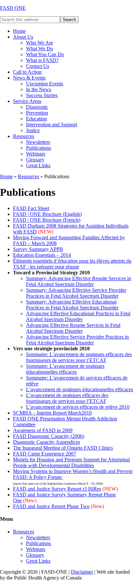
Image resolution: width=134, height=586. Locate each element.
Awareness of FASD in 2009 (43, 430)
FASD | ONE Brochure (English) (47, 214)
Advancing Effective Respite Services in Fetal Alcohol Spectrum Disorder (73, 328)
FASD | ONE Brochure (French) (46, 220)
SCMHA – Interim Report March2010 (52, 413)
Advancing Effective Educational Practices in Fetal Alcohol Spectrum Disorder (78, 316)
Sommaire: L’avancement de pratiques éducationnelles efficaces (65, 369)
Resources (28, 176)
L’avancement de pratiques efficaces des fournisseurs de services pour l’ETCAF (67, 398)
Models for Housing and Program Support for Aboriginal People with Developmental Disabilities (71, 462)
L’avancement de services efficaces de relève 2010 (77, 407)
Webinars (35, 549)
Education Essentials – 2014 (42, 255)
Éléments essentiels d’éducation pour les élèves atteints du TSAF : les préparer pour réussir (72, 263)
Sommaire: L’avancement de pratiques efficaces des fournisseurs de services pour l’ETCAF (79, 357)
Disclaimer (82, 572)
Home (6, 176)
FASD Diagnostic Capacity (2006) (48, 436)
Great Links (38, 561)
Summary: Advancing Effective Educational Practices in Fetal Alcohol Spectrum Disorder (72, 304)
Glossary (35, 555)
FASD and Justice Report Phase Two (51, 506)
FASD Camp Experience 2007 (44, 453)
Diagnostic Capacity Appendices (46, 442)
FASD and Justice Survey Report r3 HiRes (57, 489)
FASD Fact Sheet (31, 208)
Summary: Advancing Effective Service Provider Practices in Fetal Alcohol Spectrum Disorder (76, 293)
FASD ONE (13, 8)
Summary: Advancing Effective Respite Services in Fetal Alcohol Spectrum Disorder (78, 281)
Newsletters (38, 537)
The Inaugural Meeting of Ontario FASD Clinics (63, 448)
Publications (38, 543)
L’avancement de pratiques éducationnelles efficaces (79, 389)
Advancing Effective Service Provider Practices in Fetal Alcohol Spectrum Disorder (77, 339)
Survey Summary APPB (38, 249)
